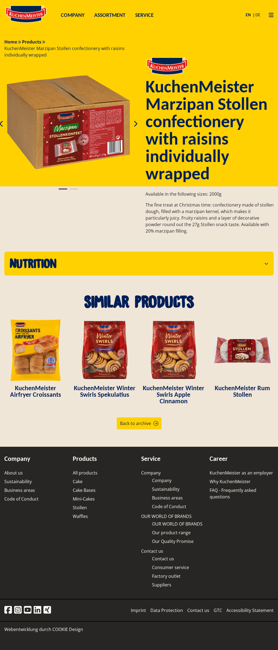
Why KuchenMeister (230, 482)
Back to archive (135, 423)
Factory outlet (166, 576)
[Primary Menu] (269, 15)
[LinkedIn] (37, 610)
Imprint (138, 610)
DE (257, 14)
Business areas (19, 490)
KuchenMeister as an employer (241, 473)
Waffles (80, 516)
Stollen (80, 508)
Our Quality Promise (173, 541)
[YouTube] (27, 610)
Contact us (152, 551)
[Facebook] (8, 610)
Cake (78, 482)
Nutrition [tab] (33, 263)
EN (249, 14)
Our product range (171, 533)
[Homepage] (26, 22)
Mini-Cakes (84, 499)
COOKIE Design (67, 629)
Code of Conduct (21, 499)
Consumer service (170, 567)
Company (151, 473)
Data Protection (166, 610)
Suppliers (161, 585)
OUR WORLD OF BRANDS (166, 516)
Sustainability (18, 482)
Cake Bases (84, 490)
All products (85, 473)
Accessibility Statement (250, 610)
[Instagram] (18, 610)
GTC (218, 610)
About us (13, 473)
